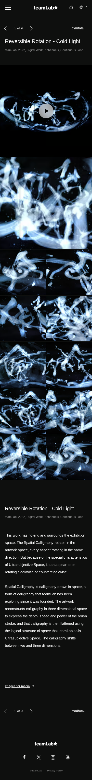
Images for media (17, 686)
